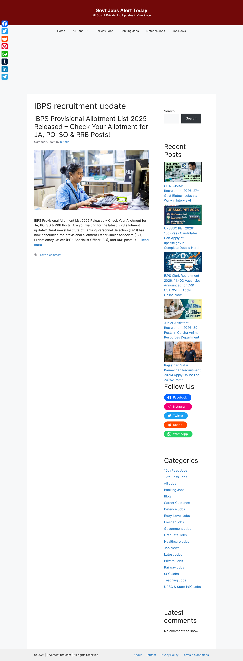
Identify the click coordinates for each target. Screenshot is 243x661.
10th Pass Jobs (175, 470)
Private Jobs (173, 561)
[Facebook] (4, 23)
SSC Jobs (171, 574)
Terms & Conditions (195, 655)
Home (61, 31)
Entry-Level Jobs (177, 516)
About (138, 655)
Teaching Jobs (175, 580)
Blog (167, 496)
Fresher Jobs (174, 522)
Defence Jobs (155, 31)
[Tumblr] (4, 61)
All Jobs (170, 483)
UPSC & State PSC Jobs (182, 587)
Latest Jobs (173, 554)
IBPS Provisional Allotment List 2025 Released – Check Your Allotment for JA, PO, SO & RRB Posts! (91, 126)
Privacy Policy (169, 655)
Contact (150, 655)
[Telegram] (4, 77)
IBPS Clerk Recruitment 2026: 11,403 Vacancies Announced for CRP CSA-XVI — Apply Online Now (182, 285)
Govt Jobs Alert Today (121, 10)
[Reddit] (4, 39)
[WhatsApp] (4, 54)
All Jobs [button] (78, 31)
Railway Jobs (104, 31)
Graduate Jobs (175, 535)
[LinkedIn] (4, 69)
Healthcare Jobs (176, 541)
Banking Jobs (130, 31)
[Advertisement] (121, 65)
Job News (179, 31)
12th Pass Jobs (175, 477)
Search (169, 111)
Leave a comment (50, 254)
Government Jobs (177, 529)
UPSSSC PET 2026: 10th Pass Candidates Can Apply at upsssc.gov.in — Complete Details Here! (181, 238)
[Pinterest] (4, 46)
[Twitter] (4, 31)
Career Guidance (177, 503)
